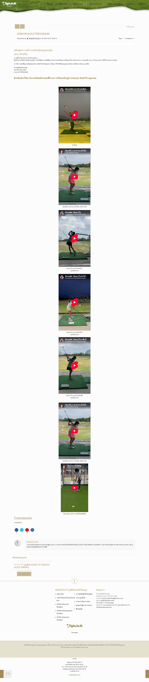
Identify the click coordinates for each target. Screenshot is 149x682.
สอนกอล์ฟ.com (122, 605)
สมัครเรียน (60, 594)
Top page (74, 632)
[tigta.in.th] (9, 4)
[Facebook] (72, 654)
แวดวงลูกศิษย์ (80, 598)
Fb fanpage (109, 603)
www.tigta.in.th (108, 605)
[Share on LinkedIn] (32, 531)
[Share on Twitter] (22, 531)
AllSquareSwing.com (104, 607)
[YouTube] (74, 654)
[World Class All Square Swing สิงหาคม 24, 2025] (143, 674)
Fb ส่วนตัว (99, 603)
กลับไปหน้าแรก (74, 675)
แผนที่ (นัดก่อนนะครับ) (107, 600)
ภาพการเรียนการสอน (83, 601)
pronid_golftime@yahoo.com (112, 598)
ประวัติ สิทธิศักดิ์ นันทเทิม (84, 594)
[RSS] (77, 654)
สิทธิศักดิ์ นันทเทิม (34, 38)
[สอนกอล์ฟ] (74, 677)
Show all (131, 26)
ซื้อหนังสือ (79, 609)
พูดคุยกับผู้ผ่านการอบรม (84, 605)
